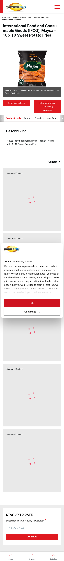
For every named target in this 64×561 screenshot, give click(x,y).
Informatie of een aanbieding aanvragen (47, 107)
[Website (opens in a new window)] (32, 69)
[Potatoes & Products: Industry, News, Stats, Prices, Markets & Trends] (16, 6)
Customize (30, 311)
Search (31, 559)
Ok (32, 303)
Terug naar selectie (16, 103)
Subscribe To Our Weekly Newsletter (25, 520)
